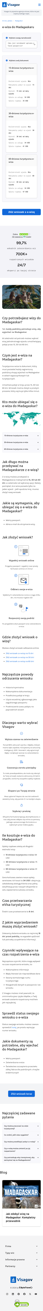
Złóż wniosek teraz (21, 1093)
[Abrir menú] (39, 5)
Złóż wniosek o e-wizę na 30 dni (20, 657)
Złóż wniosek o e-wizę (21, 212)
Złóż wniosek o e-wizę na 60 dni (20, 661)
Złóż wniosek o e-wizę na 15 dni (19, 653)
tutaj (14, 1027)
